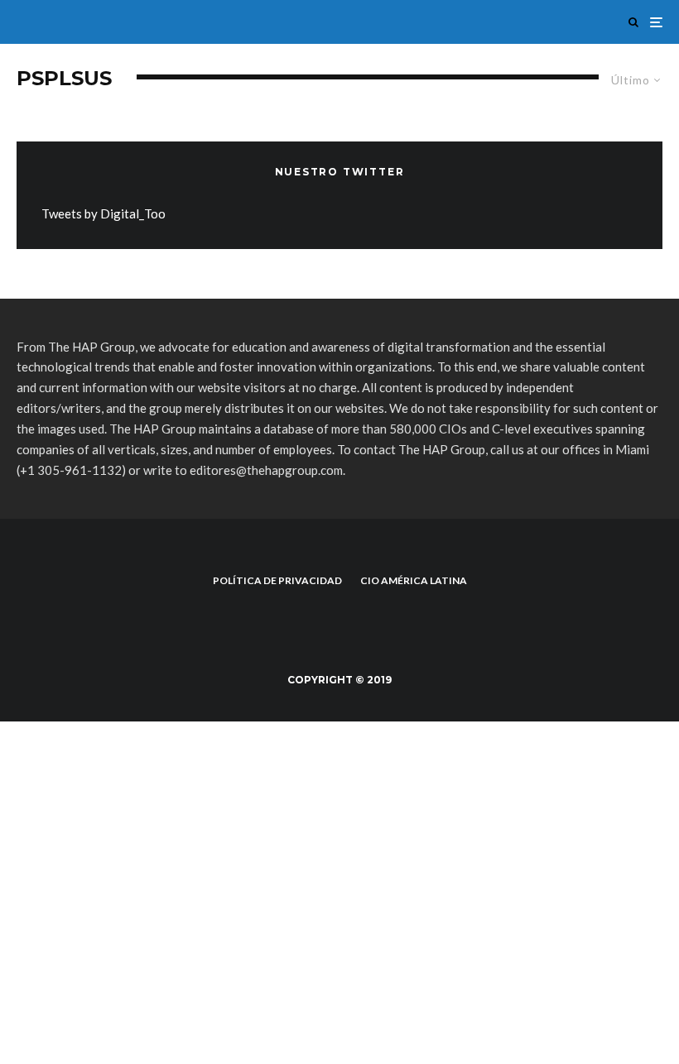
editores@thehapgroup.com (266, 470)
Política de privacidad (277, 580)
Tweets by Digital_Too (103, 213)
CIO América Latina (413, 580)
